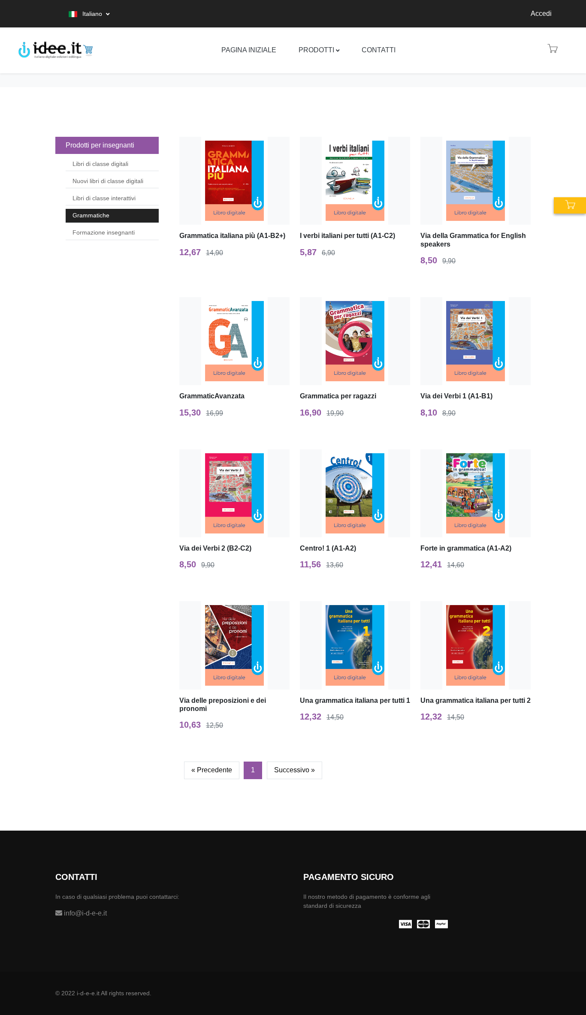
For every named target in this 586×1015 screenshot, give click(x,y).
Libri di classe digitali (100, 163)
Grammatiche (90, 215)
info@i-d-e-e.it (84, 913)
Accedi (541, 13)
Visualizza (238, 181)
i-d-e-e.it (88, 993)
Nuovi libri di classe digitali (107, 181)
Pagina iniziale (248, 50)
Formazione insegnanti (103, 232)
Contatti (379, 50)
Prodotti (316, 50)
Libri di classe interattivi (104, 198)
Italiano (92, 13)
